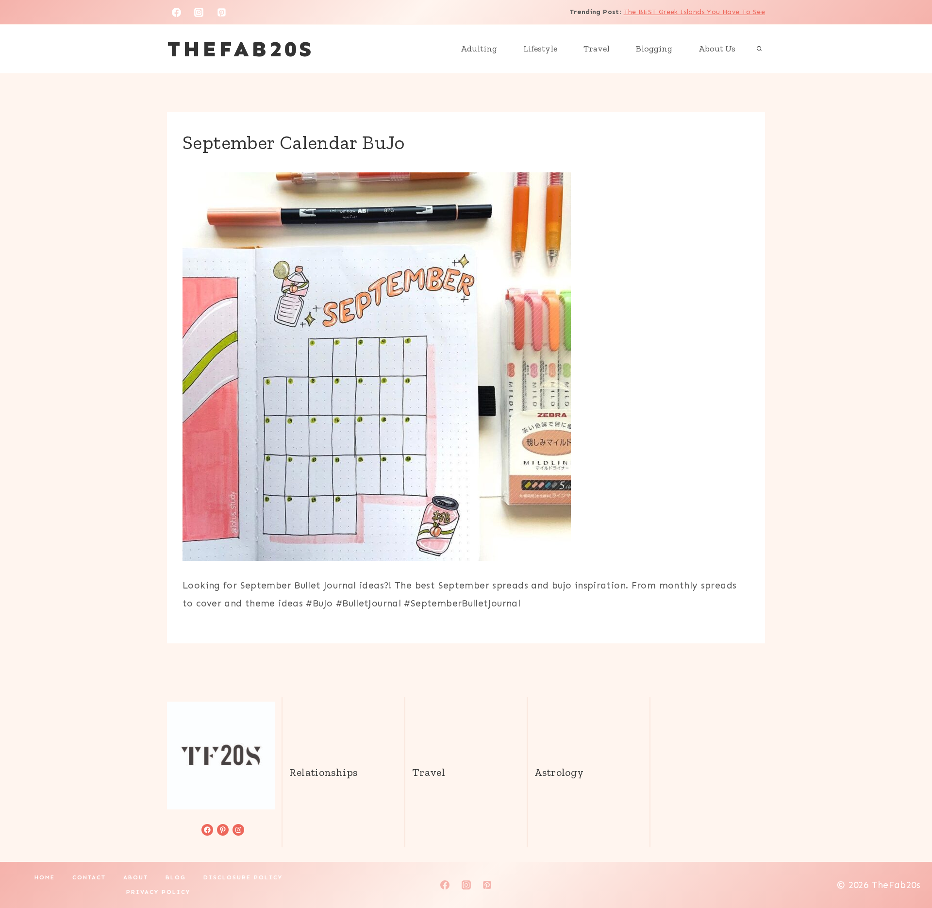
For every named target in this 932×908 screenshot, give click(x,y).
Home (44, 877)
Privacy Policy (158, 892)
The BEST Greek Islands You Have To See (694, 12)
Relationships (323, 772)
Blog (176, 877)
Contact (89, 877)
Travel (596, 48)
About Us (717, 48)
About (135, 877)
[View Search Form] (759, 49)
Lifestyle (540, 48)
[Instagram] (199, 12)
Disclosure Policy (243, 877)
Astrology (558, 772)
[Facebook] (176, 12)
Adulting (479, 48)
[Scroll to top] (908, 869)
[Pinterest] (222, 12)
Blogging (654, 48)
